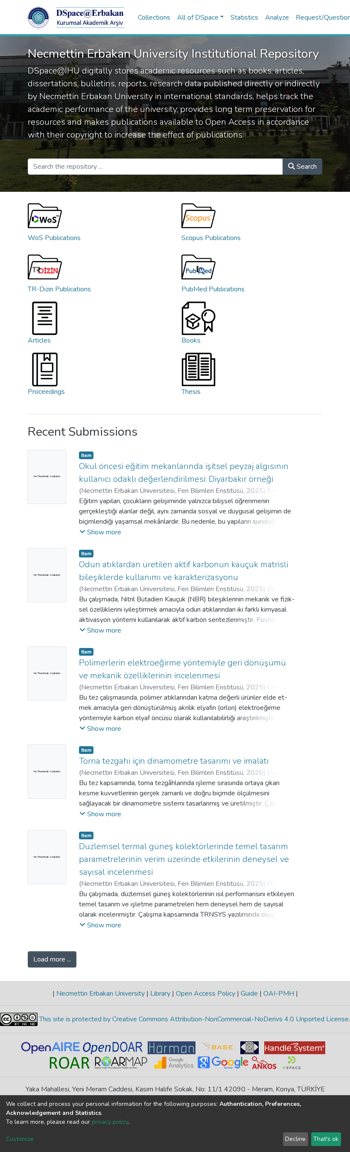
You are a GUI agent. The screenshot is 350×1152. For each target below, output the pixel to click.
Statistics (244, 17)
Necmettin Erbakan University (100, 993)
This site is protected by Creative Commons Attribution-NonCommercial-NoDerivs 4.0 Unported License (193, 1019)
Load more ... (52, 959)
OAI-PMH (279, 993)
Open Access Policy (205, 993)
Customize (20, 1139)
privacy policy (110, 1122)
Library (160, 993)
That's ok (325, 1139)
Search (306, 166)
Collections (154, 17)
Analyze (277, 17)
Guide (249, 993)
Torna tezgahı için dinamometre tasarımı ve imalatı (174, 761)
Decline (295, 1139)
